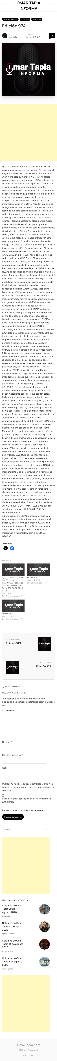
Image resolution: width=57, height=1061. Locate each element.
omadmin (13, 37)
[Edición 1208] (13, 606)
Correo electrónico (12, 755)
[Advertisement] (28, 132)
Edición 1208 (7, 614)
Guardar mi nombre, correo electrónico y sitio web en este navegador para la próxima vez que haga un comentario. (28, 787)
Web (4, 767)
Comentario (9, 710)
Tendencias (37, 19)
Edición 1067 (32, 577)
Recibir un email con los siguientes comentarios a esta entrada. (26, 800)
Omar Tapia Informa (28, 5)
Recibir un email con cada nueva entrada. (22, 810)
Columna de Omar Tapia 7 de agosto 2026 (12, 961)
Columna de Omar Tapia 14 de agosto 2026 (12, 944)
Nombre (7, 742)
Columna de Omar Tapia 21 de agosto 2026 (12, 926)
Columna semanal (10, 19)
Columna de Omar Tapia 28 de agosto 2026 (12, 909)
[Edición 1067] (38, 569)
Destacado (25, 19)
